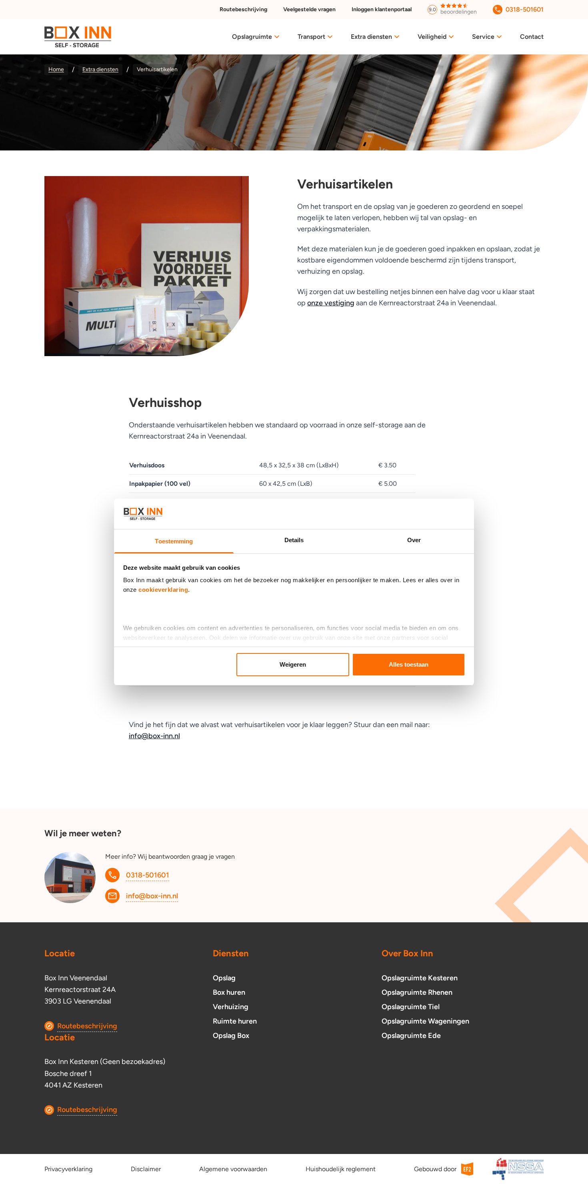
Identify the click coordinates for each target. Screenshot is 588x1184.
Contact (532, 36)
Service (483, 36)
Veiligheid (432, 36)
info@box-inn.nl (154, 735)
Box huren (229, 992)
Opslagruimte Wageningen (425, 1021)
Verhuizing (230, 1006)
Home (56, 69)
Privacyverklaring (68, 1169)
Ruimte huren (235, 1021)
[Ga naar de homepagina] (77, 37)
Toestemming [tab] (174, 541)
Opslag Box (231, 1035)
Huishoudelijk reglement (341, 1169)
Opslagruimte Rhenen (417, 992)
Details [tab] (294, 540)
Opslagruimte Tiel (411, 1006)
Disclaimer (146, 1169)
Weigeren (293, 664)
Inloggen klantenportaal (382, 9)
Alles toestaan (408, 664)
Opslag (224, 978)
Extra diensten (371, 36)
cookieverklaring (163, 589)
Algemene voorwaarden (233, 1169)
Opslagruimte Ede (411, 1035)
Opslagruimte (252, 36)
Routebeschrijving (243, 9)
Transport (311, 36)
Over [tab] (414, 540)
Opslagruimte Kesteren (420, 978)
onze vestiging (330, 303)
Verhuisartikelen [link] (157, 69)
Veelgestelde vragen (309, 9)
